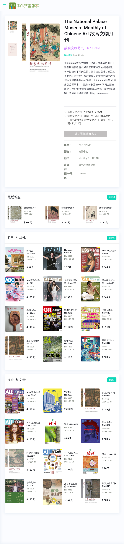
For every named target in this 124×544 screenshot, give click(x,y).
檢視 (14, 215)
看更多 (112, 197)
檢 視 (14, 259)
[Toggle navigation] (118, 6)
